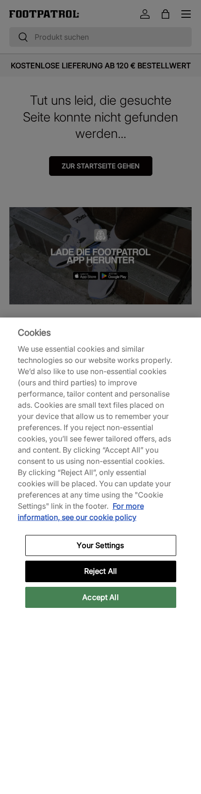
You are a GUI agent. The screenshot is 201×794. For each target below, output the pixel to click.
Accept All (100, 597)
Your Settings (100, 545)
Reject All (100, 571)
